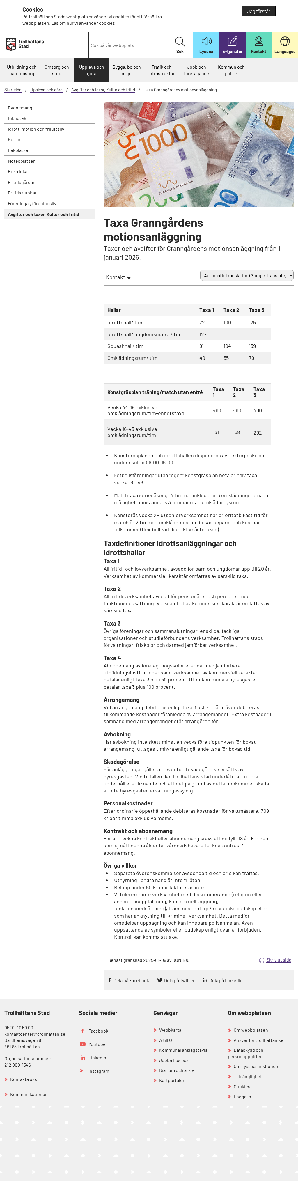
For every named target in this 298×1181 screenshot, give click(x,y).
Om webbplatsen (251, 1030)
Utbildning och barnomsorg (22, 70)
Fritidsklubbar (22, 192)
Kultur (14, 139)
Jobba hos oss (174, 1060)
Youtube (97, 1044)
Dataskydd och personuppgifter (245, 1053)
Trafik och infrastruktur (161, 70)
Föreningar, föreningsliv (32, 203)
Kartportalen (172, 1080)
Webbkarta (170, 1030)
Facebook (98, 1030)
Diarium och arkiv (176, 1070)
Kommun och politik (231, 70)
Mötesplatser (21, 161)
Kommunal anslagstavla (183, 1050)
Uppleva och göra (91, 70)
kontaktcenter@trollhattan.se (34, 1034)
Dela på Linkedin (226, 980)
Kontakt (115, 277)
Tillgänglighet (248, 1076)
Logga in (242, 1096)
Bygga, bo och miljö (127, 70)
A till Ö (165, 1040)
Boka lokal (18, 171)
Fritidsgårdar (21, 182)
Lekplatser (19, 150)
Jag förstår (258, 11)
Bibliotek (17, 118)
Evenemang (20, 107)
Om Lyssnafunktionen (256, 1066)
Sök (180, 51)
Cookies (242, 1086)
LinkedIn (97, 1057)
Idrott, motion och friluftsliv (36, 129)
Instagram (98, 1071)
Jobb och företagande (196, 70)
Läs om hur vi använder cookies (83, 23)
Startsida (13, 89)
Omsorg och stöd (57, 70)
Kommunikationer (28, 1094)
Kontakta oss (23, 1079)
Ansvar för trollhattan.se (258, 1040)
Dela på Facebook (131, 980)
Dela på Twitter (179, 980)
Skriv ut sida (279, 959)
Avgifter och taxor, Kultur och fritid (103, 89)
